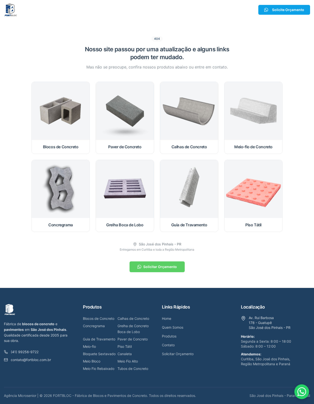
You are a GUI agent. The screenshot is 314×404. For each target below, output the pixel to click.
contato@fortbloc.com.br (31, 360)
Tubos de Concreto (133, 368)
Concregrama (94, 326)
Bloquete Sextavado (99, 354)
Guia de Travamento (99, 339)
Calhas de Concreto (133, 318)
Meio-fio (89, 346)
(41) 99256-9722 (25, 352)
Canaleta (125, 354)
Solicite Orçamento (288, 10)
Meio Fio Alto (128, 361)
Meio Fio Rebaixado (98, 368)
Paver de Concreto (133, 339)
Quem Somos (120, 9)
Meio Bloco (91, 361)
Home (94, 9)
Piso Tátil (125, 346)
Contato (179, 9)
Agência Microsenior (20, 395)
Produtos (149, 9)
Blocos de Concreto (98, 318)
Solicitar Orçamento (160, 267)
